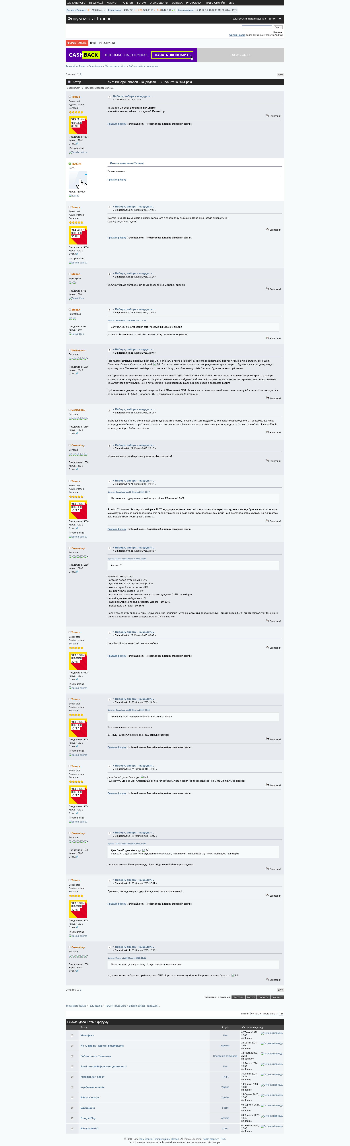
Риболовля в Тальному (96, 1056)
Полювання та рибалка (225, 1056)
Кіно (225, 1035)
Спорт (225, 1076)
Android (225, 1118)
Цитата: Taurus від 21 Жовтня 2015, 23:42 (127, 559)
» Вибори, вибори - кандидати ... (134, 206)
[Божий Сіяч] (76, 298)
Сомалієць (78, 349)
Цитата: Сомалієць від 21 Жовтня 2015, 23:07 (129, 492)
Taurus (75, 96)
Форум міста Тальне (89, 18)
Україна (225, 1087)
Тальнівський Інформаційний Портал (253, 18)
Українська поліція (92, 1087)
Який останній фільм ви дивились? (104, 1066)
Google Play (88, 1118)
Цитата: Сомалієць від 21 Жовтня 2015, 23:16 (129, 710)
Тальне (76, 163)
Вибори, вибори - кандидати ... (133, 96)
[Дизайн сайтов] (78, 152)
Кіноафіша (87, 1035)
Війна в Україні (90, 1097)
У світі (225, 1108)
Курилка (225, 1045)
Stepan (75, 273)
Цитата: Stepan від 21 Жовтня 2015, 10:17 (127, 320)
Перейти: (245, 1014)
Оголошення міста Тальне (127, 163)
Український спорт (92, 1076)
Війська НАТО (89, 1128)
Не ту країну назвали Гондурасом (102, 1045)
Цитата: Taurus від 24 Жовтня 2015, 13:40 (127, 844)
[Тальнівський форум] (74, 195)
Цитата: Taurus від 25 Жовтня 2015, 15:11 (127, 958)
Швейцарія (88, 1107)
